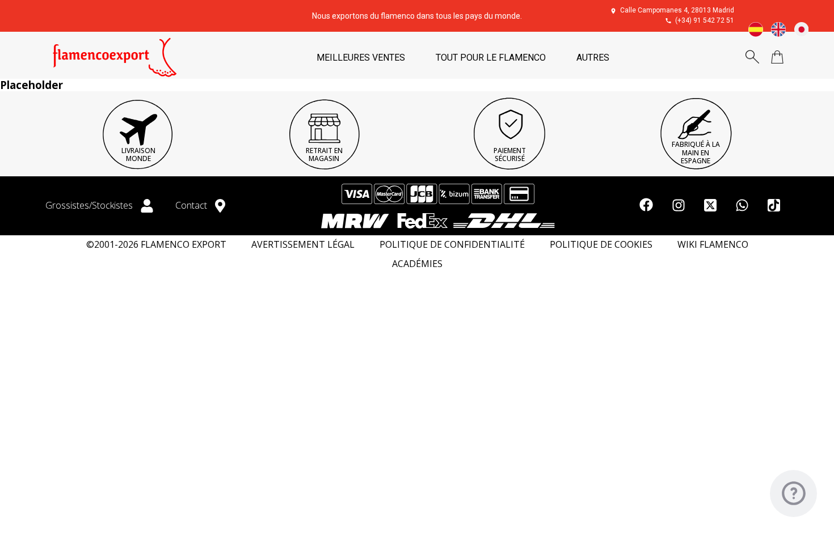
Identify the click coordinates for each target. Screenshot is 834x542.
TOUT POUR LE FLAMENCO (491, 57)
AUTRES (592, 57)
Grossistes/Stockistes (90, 205)
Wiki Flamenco (712, 244)
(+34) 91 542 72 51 (704, 20)
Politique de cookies (601, 244)
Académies (417, 264)
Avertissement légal (303, 244)
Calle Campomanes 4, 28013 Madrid (677, 10)
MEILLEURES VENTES (361, 57)
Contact (192, 205)
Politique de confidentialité (452, 244)
